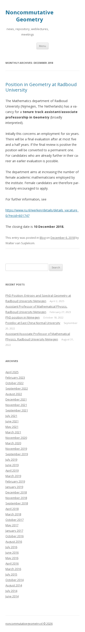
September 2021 (16, 410)
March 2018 (13, 514)
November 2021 (16, 405)
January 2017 (14, 531)
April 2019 (12, 470)
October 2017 (14, 520)
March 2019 (13, 476)
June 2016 (12, 552)
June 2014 (12, 596)
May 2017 (11, 525)
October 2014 (14, 580)
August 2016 (13, 542)
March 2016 (13, 569)
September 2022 (16, 388)
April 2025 (12, 372)
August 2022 (13, 394)
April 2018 (12, 509)
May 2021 (11, 427)
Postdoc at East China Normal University (32, 323)
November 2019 (16, 449)
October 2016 (14, 536)
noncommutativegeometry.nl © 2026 (29, 624)
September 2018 (16, 503)
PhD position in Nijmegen (22, 317)
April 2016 (12, 563)
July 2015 (11, 574)
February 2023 (15, 377)
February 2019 (15, 481)
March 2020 (13, 443)
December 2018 (16, 492)
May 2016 (11, 558)
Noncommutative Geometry (29, 16)
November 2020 (16, 438)
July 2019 (11, 459)
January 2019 (14, 487)
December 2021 (16, 399)
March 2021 (13, 432)
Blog (43, 238)
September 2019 (16, 454)
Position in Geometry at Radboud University (41, 87)
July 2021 (11, 416)
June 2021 (12, 421)
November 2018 (16, 498)
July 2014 (11, 591)
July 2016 (11, 547)
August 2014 (13, 585)
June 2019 (12, 465)
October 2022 (14, 383)
